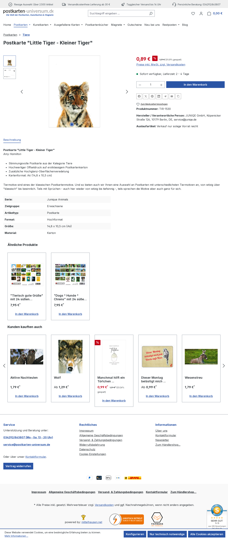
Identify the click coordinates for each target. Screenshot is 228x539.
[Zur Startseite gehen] (28, 12)
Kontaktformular (35, 456)
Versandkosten (104, 505)
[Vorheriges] (21, 91)
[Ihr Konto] (201, 13)
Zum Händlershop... (167, 444)
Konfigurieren (135, 534)
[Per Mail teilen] (171, 96)
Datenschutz (87, 449)
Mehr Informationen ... (16, 535)
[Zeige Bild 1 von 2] (71, 124)
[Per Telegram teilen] (165, 96)
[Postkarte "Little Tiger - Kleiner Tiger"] (74, 91)
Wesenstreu (193, 377)
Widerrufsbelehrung (92, 444)
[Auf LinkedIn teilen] (158, 96)
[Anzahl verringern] (139, 84)
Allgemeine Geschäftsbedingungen (101, 435)
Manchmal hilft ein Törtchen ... (111, 379)
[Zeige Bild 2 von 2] (77, 124)
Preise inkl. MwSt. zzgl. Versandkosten (160, 64)
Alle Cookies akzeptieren (206, 534)
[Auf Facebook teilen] (139, 96)
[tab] (12, 140)
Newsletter (162, 440)
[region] (66, 91)
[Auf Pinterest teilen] (152, 96)
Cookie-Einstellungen (92, 454)
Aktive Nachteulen (24, 377)
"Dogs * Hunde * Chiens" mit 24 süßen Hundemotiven (70, 297)
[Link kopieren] (178, 96)
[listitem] (86, 4)
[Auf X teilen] (145, 96)
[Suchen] (151, 13)
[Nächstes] (127, 91)
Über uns (161, 430)
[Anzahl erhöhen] (161, 84)
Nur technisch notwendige (167, 534)
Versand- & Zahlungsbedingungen (100, 440)
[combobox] (117, 13)
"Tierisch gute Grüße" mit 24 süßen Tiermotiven (26, 297)
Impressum (86, 430)
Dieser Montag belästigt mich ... (153, 379)
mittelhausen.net (91, 522)
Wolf (57, 377)
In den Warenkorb (195, 84)
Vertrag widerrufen (18, 466)
